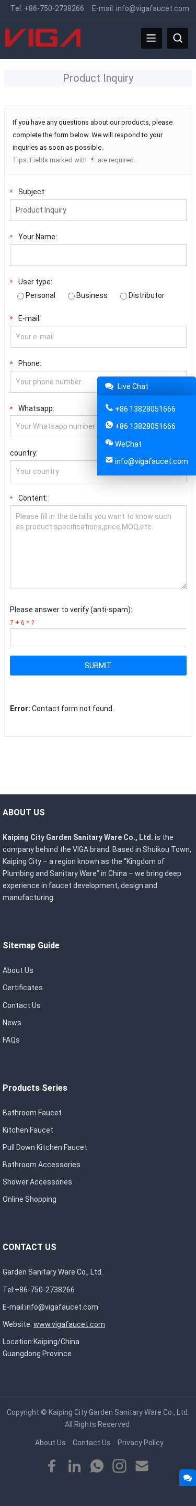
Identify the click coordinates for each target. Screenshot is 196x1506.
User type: (31, 282)
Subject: (28, 191)
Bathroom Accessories (41, 1164)
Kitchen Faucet (28, 1130)
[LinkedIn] (74, 1466)
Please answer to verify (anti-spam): (71, 615)
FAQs (11, 1040)
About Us (18, 970)
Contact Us (22, 1005)
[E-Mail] (142, 1466)
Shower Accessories (37, 1182)
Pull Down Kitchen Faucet (45, 1147)
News (12, 1022)
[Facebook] (52, 1466)
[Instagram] (119, 1466)
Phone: (25, 363)
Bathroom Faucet (32, 1113)
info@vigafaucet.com (152, 8)
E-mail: (25, 318)
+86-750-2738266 (54, 8)
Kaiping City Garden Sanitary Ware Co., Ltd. (119, 1412)
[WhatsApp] (97, 1466)
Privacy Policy (141, 1442)
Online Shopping (29, 1199)
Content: (29, 498)
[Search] (177, 38)
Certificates (23, 987)
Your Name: (33, 236)
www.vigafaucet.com (69, 1324)
